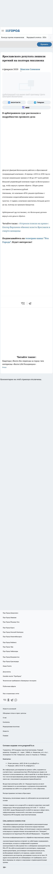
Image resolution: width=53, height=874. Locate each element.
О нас (5, 718)
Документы (7, 672)
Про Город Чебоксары (10, 651)
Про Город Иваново (9, 617)
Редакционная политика (11, 726)
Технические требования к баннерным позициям (19, 681)
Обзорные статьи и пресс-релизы (14, 713)
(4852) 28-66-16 (24, 763)
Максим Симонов (30, 69)
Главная (5, 736)
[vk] (23, 303)
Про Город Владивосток (11, 657)
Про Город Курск (8, 628)
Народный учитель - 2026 (36, 37)
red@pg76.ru (30, 766)
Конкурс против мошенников (12, 37)
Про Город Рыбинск (9, 642)
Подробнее (45, 834)
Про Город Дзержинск (10, 613)
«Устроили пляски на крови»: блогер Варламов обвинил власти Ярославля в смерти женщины (26, 227)
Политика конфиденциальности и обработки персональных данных (26, 837)
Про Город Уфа (8, 647)
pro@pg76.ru (34, 763)
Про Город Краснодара (11, 661)
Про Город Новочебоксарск (12, 636)
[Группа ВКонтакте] (14, 102)
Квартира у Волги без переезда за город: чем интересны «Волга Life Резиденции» (23, 364)
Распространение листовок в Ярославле (17, 793)
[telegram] (30, 303)
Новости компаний (9, 709)
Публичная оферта (9, 686)
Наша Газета (7, 666)
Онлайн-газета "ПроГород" (12, 676)
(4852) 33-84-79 (20, 766)
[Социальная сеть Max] (26, 107)
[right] (50, 37)
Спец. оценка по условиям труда (14, 821)
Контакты (6, 722)
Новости (6, 731)
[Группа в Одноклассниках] (8, 700)
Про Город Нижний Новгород (13, 632)
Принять (44, 44)
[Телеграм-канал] (39, 102)
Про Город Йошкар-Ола (11, 622)
